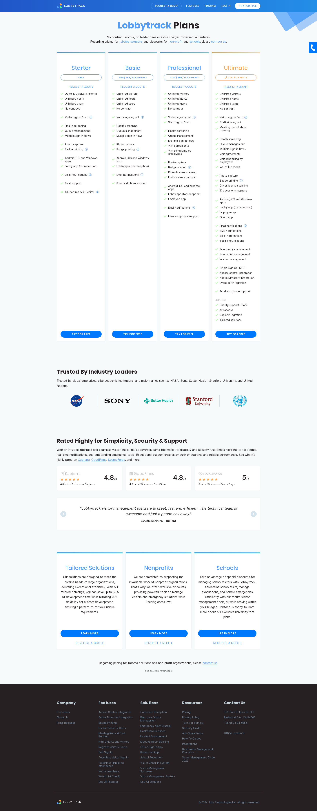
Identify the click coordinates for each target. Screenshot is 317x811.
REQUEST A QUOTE (81, 86)
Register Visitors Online (113, 747)
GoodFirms (98, 459)
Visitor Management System (157, 776)
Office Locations (234, 733)
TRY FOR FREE (81, 334)
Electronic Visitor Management (150, 719)
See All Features (109, 781)
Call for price (237, 77)
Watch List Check (109, 776)
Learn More (89, 633)
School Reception (151, 757)
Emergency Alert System (155, 725)
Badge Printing (108, 722)
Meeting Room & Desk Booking (112, 735)
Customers (63, 712)
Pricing (210, 6)
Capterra (84, 459)
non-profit (176, 41)
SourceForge (116, 459)
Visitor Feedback (109, 771)
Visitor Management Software (152, 770)
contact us (218, 41)
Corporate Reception (153, 712)
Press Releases (66, 722)
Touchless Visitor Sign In (113, 757)
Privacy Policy (190, 717)
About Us (62, 717)
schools (195, 41)
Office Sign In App (151, 747)
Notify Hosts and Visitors (114, 741)
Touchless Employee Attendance (111, 764)
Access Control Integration (115, 712)
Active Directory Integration (116, 717)
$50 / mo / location (132, 77)
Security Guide (191, 728)
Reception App (149, 752)
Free (81, 77)
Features (192, 6)
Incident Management (153, 736)
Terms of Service (192, 722)
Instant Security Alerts (112, 728)
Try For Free (247, 6)
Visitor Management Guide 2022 (198, 759)
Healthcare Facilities (152, 731)
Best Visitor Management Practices (197, 751)
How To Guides (191, 738)
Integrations (189, 743)
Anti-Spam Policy (192, 733)
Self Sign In (105, 752)
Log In (225, 6)
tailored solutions (131, 41)
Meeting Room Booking (154, 741)
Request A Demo (166, 6)
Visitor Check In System (154, 762)
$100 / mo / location (184, 77)
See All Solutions (150, 781)
